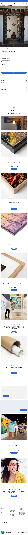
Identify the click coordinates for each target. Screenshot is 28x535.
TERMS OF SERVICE (3, 513)
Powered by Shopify (8, 532)
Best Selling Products (4, 5)
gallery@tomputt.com (22, 512)
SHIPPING (2, 511)
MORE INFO (14, 208)
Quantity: (2, 66)
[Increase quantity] (6, 68)
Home (0, 5)
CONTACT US (3, 504)
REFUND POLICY (3, 512)
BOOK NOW (14, 495)
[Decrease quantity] (2, 68)
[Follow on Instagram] (3, 529)
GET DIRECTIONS (14, 452)
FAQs (1, 507)
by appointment (19, 450)
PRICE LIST (2, 508)
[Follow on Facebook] (1, 529)
